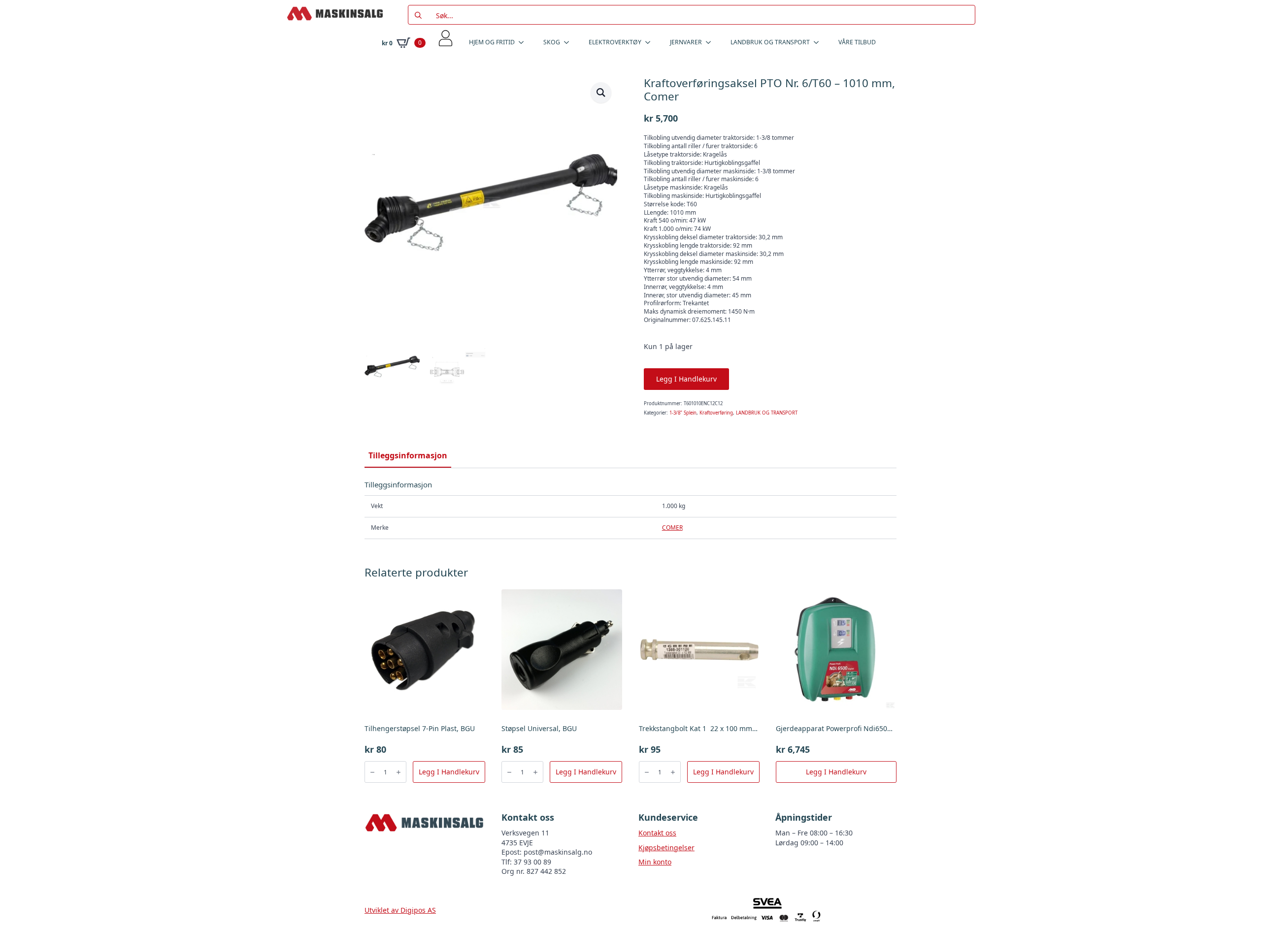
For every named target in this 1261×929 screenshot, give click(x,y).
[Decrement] (372, 772)
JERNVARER (686, 42)
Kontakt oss (657, 832)
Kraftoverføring (716, 413)
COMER (672, 527)
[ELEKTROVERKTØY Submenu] (650, 42)
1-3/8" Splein (683, 413)
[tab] (408, 455)
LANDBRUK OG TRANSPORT (770, 42)
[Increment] (398, 772)
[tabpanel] (630, 509)
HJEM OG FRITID (492, 42)
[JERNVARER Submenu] (711, 42)
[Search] (418, 15)
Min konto (654, 861)
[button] (601, 92)
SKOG (551, 42)
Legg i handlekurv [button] (449, 771)
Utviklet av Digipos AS (400, 910)
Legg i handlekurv (686, 379)
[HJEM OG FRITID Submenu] (524, 42)
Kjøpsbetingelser (666, 847)
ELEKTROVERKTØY (615, 42)
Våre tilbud (857, 42)
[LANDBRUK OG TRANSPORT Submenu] (819, 42)
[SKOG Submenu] (569, 42)
